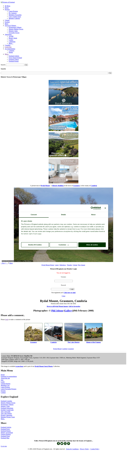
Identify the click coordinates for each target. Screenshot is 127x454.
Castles (11, 40)
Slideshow (62, 265)
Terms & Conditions (72, 449)
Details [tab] (63, 214)
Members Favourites (15, 15)
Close (63, 296)
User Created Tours (15, 16)
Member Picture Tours (8, 417)
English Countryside (7, 410)
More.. (7, 54)
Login (3, 382)
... (7, 263)
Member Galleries (14, 18)
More (11, 263)
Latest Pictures (13, 11)
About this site (5, 378)
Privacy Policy (84, 449)
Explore (7, 22)
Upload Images (5, 383)
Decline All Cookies (35, 245)
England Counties (6, 401)
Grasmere (71, 349)
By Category (13, 13)
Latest (57, 265)
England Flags (5, 436)
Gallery (68, 310)
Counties (7, 45)
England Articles (14, 56)
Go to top (4, 446)
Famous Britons (6, 434)
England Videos (14, 59)
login (6, 319)
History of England (7, 432)
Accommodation (10, 49)
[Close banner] (105, 208)
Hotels (11, 52)
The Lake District (6, 413)
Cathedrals (12, 41)
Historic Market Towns (16, 29)
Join (2, 380)
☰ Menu (7, 6)
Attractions (8, 34)
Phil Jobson (27, 261)
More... (11, 43)
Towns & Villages (10, 25)
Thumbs (69, 265)
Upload (7, 20)
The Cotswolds (5, 412)
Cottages (11, 50)
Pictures (7, 9)
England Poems (14, 61)
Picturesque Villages (15, 27)
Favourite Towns (14, 33)
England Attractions (7, 408)
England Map (5, 438)
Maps (6, 24)
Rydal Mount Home (48, 265)
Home (7, 8)
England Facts (5, 429)
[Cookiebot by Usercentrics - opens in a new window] (92, 208)
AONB (11, 36)
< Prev (3, 263)
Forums (3, 391)
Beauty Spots (13, 38)
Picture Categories (6, 415)
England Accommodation (9, 376)
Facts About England (15, 58)
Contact (3, 392)
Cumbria (64, 349)
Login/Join (8, 47)
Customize (62, 245)
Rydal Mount (57, 349)
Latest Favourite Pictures (8, 389)
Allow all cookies (92, 245)
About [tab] (93, 214)
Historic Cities (13, 31)
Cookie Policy (94, 449)
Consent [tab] (34, 214)
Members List (5, 385)
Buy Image (81, 265)
